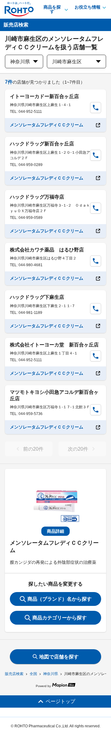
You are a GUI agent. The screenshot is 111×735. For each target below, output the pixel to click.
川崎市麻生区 (67, 61)
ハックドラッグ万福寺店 (37, 197)
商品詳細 (55, 531)
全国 (33, 674)
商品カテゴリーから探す (59, 617)
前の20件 (33, 449)
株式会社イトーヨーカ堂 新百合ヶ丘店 (54, 344)
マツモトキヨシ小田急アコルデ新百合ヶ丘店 (54, 395)
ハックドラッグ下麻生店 (37, 297)
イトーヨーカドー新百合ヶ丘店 (44, 96)
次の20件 (78, 449)
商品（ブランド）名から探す (59, 599)
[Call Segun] (95, 107)
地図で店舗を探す (59, 656)
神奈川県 (50, 674)
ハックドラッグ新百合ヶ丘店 (42, 143)
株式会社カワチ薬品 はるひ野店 (47, 249)
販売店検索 (14, 674)
